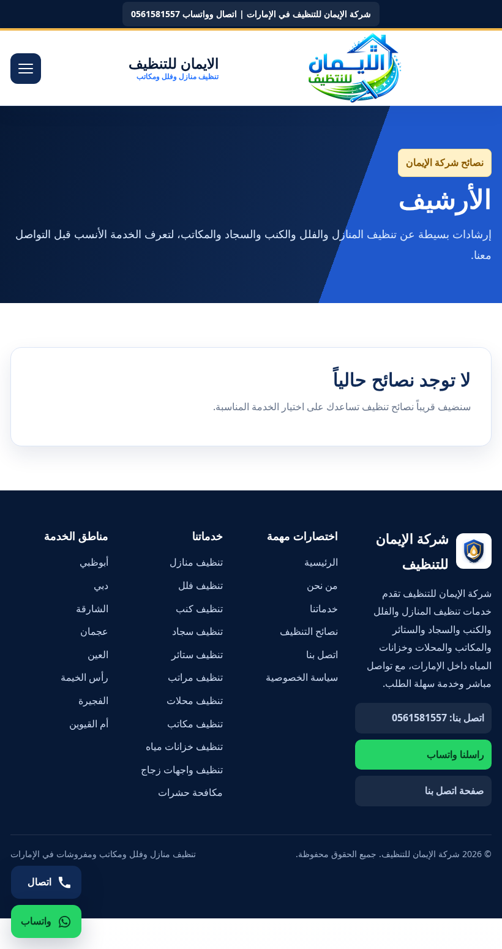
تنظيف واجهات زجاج (182, 769)
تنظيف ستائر (197, 654)
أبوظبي (94, 562)
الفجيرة (93, 700)
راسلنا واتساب (455, 754)
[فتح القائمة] (25, 68)
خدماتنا (324, 608)
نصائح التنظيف (309, 631)
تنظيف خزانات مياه (184, 746)
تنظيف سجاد (197, 631)
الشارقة (92, 608)
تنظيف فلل (200, 585)
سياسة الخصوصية (302, 677)
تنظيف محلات (195, 700)
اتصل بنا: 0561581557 (438, 717)
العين (98, 654)
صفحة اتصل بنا (454, 790)
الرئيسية (321, 562)
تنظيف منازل (196, 562)
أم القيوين (88, 723)
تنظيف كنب (199, 608)
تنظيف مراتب (195, 677)
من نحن (322, 585)
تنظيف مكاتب (195, 723)
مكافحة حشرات (190, 792)
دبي (101, 585)
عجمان (94, 631)
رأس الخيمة (84, 677)
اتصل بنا (322, 654)
